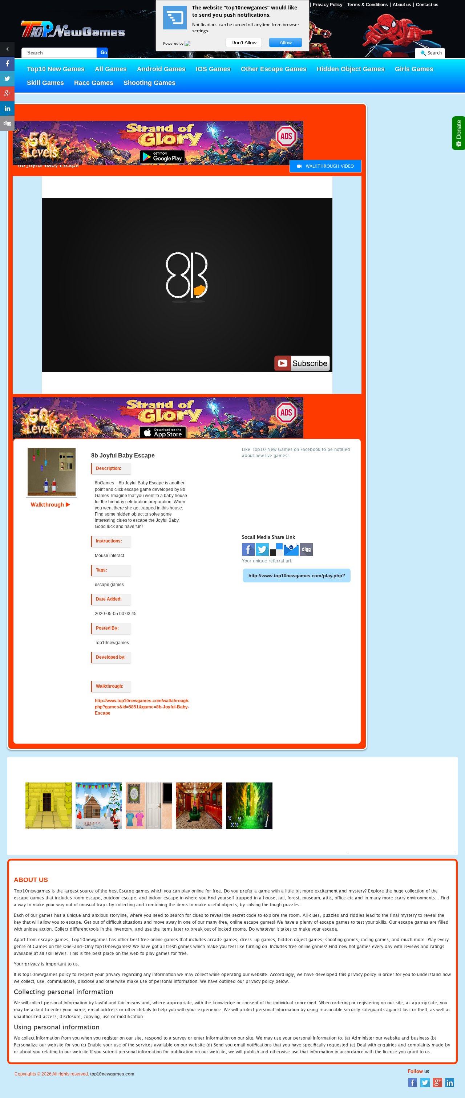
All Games (111, 69)
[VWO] (192, 43)
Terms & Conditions (367, 5)
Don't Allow (243, 42)
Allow (286, 42)
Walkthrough (48, 504)
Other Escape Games (274, 69)
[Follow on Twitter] (7, 79)
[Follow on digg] (7, 123)
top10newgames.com (112, 1074)
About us (402, 5)
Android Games (161, 69)
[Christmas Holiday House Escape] (99, 805)
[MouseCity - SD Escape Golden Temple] (48, 805)
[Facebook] (412, 1082)
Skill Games (45, 82)
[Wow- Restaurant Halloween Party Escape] (199, 805)
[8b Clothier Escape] (149, 805)
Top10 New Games (56, 69)
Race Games (93, 82)
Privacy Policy (328, 5)
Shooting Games (149, 82)
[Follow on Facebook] (7, 64)
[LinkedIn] (449, 1082)
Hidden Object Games (351, 69)
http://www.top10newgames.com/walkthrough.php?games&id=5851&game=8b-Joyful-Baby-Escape (142, 707)
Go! (104, 52)
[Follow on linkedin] (7, 108)
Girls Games (414, 69)
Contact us (427, 5)
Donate (459, 130)
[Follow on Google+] (7, 93)
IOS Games (213, 69)
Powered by (174, 43)
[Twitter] (425, 1082)
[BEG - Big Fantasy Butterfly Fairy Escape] (249, 805)
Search (435, 53)
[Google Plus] (437, 1082)
